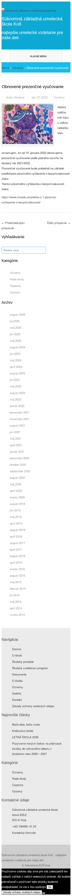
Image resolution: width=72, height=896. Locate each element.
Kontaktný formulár (24, 833)
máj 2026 (15, 327)
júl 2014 (14, 595)
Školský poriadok (23, 662)
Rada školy (17, 279)
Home (5, 68)
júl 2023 (14, 380)
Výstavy (15, 292)
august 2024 (17, 347)
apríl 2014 (16, 608)
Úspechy (15, 286)
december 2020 (19, 458)
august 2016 (17, 556)
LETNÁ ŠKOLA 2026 (25, 737)
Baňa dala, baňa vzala (26, 724)
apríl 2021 (16, 445)
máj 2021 (15, 438)
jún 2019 (15, 510)
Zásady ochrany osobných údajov (33, 706)
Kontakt (17, 700)
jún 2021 (15, 432)
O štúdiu (17, 681)
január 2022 (17, 406)
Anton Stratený (15, 97)
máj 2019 (15, 517)
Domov (16, 649)
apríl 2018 (16, 536)
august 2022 (17, 393)
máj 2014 (15, 602)
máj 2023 (15, 386)
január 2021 (17, 451)
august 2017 (17, 543)
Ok (49, 887)
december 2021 (19, 412)
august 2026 (17, 314)
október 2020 (18, 464)
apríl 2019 (16, 523)
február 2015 (18, 588)
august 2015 (17, 575)
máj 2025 (15, 341)
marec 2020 (17, 497)
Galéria (16, 693)
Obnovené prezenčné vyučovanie (33, 86)
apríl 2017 (16, 549)
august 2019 (17, 504)
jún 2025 (15, 334)
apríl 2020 (16, 491)
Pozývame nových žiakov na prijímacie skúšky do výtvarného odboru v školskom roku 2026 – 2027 (36, 748)
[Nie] (43, 893)
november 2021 (19, 419)
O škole (17, 655)
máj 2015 (15, 582)
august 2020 (17, 478)
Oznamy (17, 68)
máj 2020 (15, 484)
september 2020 (20, 471)
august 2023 (17, 373)
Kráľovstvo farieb (22, 731)
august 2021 (17, 425)
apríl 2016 (16, 562)
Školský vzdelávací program (30, 668)
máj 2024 (15, 360)
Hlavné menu (38, 56)
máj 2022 (15, 399)
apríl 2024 (16, 367)
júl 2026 (14, 321)
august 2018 (17, 530)
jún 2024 (15, 354)
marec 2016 (17, 569)
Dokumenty (19, 674)
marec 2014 (17, 615)
